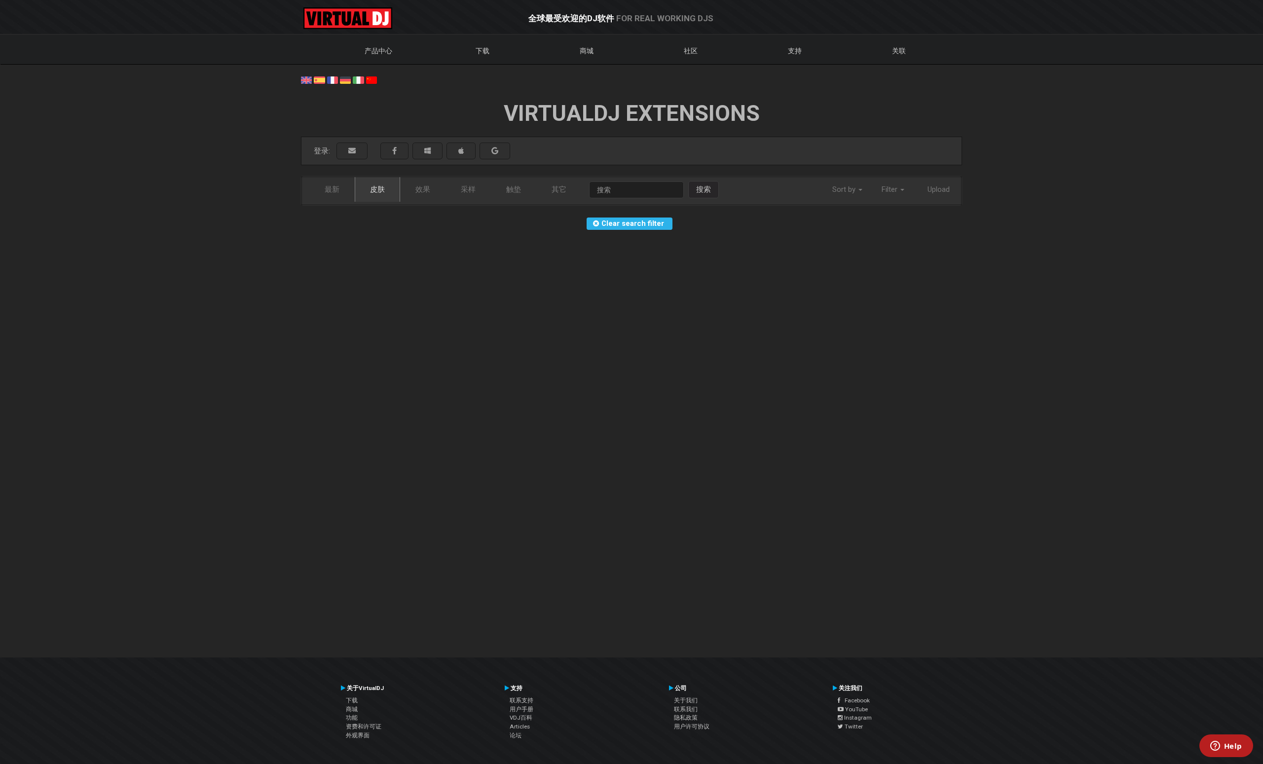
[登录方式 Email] (352, 151)
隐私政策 (686, 717)
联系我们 (686, 709)
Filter (890, 189)
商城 (587, 51)
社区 (691, 51)
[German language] (345, 79)
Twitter (853, 726)
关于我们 (686, 700)
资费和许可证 (363, 726)
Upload (939, 189)
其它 (559, 189)
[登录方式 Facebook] (394, 151)
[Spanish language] (319, 79)
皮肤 (377, 189)
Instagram (857, 717)
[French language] (332, 79)
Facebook (855, 700)
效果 (422, 189)
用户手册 (521, 709)
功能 (352, 717)
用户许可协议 (691, 726)
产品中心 (378, 51)
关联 (899, 51)
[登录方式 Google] (495, 151)
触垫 (513, 189)
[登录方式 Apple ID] (461, 151)
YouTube (856, 709)
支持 (795, 51)
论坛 (515, 735)
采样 (468, 189)
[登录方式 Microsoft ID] (427, 151)
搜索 (703, 189)
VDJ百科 (521, 717)
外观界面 (358, 735)
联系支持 (521, 700)
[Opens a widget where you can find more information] (1226, 746)
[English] (306, 79)
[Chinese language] (371, 79)
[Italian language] (358, 79)
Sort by (844, 189)
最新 (332, 189)
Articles (520, 726)
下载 (482, 51)
